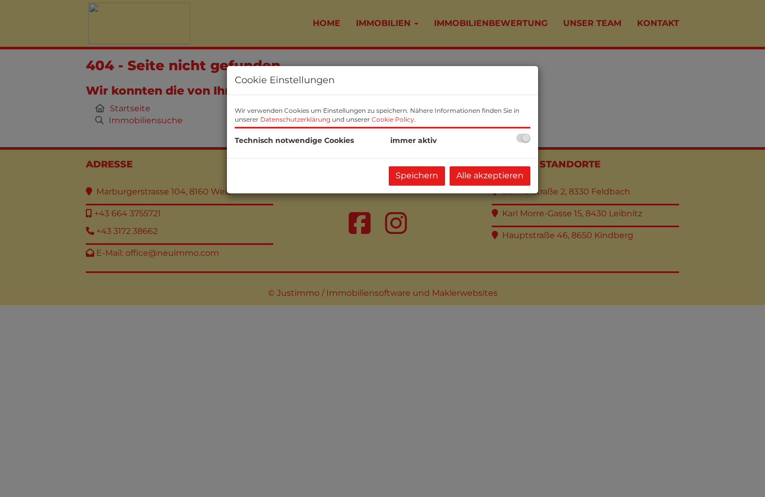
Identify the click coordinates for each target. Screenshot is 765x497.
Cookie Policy (393, 119)
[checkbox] (523, 138)
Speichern (417, 175)
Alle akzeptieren (490, 175)
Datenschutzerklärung (295, 119)
